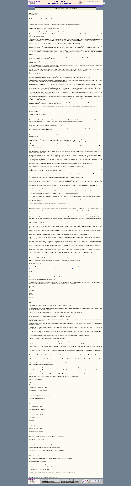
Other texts (65, 6)
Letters (50, 6)
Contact (95, 6)
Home (35, 6)
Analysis (80, 6)
